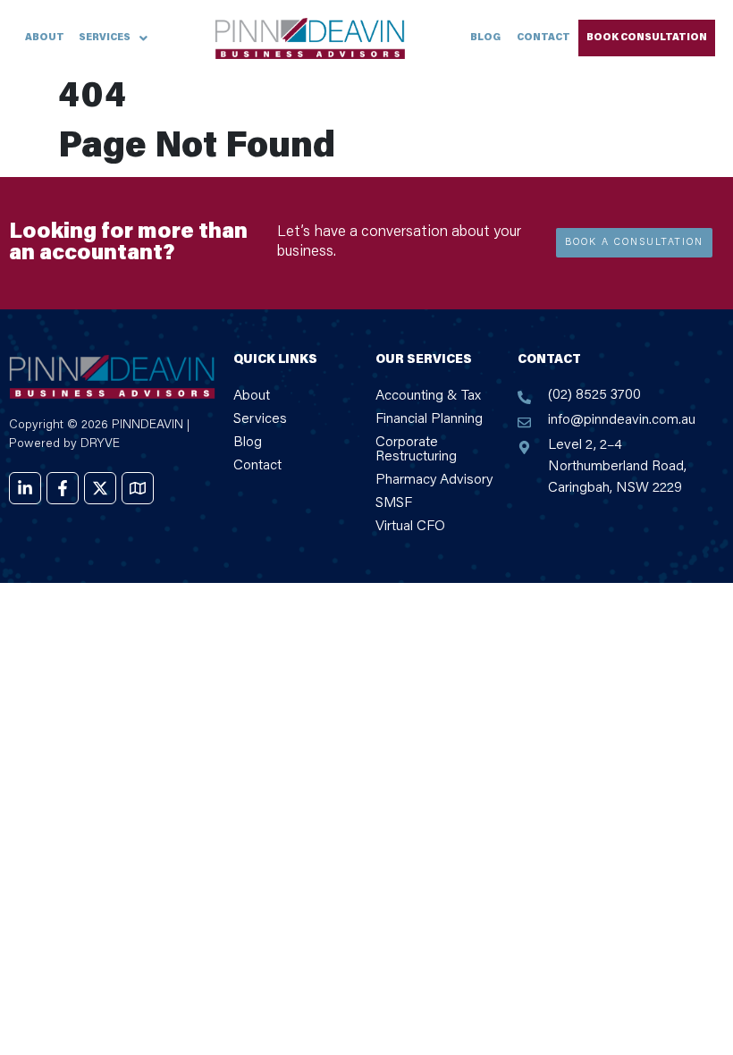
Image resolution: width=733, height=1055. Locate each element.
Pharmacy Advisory (434, 480)
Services (105, 38)
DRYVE (100, 444)
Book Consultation (646, 38)
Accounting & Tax (428, 396)
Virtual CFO (410, 526)
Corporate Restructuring (416, 449)
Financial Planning (429, 419)
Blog (485, 38)
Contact (543, 38)
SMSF (393, 503)
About (44, 38)
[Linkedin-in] (25, 488)
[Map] (138, 488)
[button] (113, 38)
